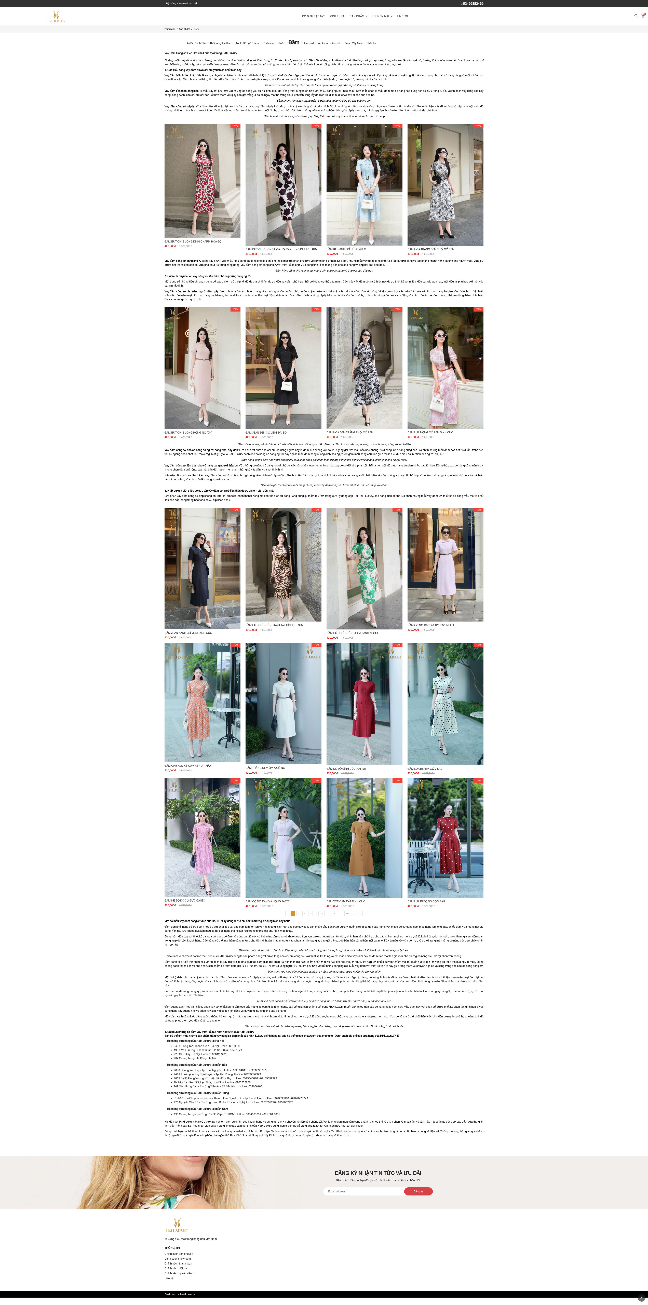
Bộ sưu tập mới (314, 16)
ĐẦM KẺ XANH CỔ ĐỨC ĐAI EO (346, 249)
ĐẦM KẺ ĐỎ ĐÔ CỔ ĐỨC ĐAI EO (185, 900)
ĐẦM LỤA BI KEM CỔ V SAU (425, 768)
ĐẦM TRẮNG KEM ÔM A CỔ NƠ (265, 767)
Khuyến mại (380, 16)
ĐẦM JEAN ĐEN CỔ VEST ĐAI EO (266, 432)
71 (354, 913)
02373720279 (299, 1098)
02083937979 (259, 1070)
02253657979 (252, 1074)
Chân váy (269, 43)
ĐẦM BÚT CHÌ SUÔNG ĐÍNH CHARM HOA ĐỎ (193, 241)
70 (347, 913)
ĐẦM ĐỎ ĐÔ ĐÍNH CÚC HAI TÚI (346, 768)
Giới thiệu (337, 16)
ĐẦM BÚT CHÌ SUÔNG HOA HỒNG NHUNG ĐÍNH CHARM (281, 249)
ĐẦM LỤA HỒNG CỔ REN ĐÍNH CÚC (430, 432)
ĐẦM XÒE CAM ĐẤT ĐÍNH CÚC (346, 901)
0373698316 (281, 1098)
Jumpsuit (309, 43)
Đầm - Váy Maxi (353, 43)
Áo (237, 43)
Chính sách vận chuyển (179, 1253)
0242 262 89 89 (230, 1045)
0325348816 (251, 1078)
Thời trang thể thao (220, 43)
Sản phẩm (357, 16)
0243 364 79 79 (232, 1050)
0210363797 (267, 1078)
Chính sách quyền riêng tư (181, 1273)
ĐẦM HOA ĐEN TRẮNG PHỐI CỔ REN (350, 432)
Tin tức (402, 16)
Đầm (294, 42)
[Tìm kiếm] (636, 16)
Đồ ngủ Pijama (251, 43)
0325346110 (241, 1070)
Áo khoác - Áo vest (329, 43)
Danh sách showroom (178, 1258)
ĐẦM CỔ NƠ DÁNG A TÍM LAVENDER (431, 625)
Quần (281, 43)
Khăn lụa (371, 43)
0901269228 (219, 1054)
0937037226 (268, 1102)
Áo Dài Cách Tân (196, 43)
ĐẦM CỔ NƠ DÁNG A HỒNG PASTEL (268, 901)
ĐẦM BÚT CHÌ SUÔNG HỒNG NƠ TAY (188, 432)
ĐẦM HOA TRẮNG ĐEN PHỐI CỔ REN (431, 249)
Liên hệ (169, 1278)
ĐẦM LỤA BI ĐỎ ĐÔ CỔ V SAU (426, 901)
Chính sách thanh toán (178, 1263)
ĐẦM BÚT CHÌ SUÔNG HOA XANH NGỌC (352, 633)
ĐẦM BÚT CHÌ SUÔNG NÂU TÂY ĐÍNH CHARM (274, 625)
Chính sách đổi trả (176, 1268)
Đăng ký (418, 1191)
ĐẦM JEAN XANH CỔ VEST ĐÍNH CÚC (188, 632)
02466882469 (473, 3)
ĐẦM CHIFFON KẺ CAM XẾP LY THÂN (188, 765)
